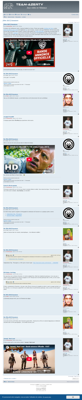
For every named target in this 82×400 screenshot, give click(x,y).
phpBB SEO (43, 388)
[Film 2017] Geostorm (10, 20)
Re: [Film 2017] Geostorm (11, 73)
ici (26, 29)
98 (65, 109)
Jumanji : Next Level (9, 338)
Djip (8, 282)
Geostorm (15, 33)
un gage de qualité (9, 116)
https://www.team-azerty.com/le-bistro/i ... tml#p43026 (45, 262)
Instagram (6, 83)
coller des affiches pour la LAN (11, 29)
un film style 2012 (39, 31)
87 (65, 243)
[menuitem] (6, 15)
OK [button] (73, 397)
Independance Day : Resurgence (14, 214)
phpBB (37, 384)
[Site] (25, 5)
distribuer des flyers (48, 28)
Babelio (9, 83)
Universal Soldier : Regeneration (14, 215)
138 (66, 39)
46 (65, 87)
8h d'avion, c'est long (9, 272)
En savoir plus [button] (47, 397)
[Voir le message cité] (13, 255)
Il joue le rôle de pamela (10, 185)
